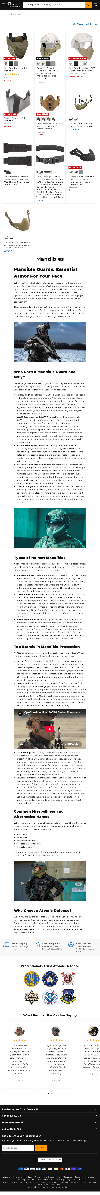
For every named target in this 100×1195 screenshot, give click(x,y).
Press (44, 1177)
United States (49, 1160)
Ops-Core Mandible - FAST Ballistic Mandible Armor (82, 69)
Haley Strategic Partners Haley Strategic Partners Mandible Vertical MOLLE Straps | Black (16, 180)
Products (28, 1177)
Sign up (41, 1147)
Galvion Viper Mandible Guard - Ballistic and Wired (82, 124)
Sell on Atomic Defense (38, 1180)
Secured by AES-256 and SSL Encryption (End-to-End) (50, 1187)
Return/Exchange (64, 1177)
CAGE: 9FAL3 (56, 1180)
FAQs (37, 1177)
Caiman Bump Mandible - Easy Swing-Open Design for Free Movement (17, 245)
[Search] (88, 5)
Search (78, 1177)
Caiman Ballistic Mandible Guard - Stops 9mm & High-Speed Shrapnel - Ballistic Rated (81, 180)
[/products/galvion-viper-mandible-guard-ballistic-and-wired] (82, 102)
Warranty (7, 1177)
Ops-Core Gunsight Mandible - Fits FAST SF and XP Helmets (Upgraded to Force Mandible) (48, 73)
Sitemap (22, 1180)
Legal (52, 1177)
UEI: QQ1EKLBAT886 (73, 1180)
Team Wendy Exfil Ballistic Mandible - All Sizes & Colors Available (49, 126)
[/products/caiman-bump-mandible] (18, 220)
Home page (89, 1177)
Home (5, 14)
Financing (17, 1177)
